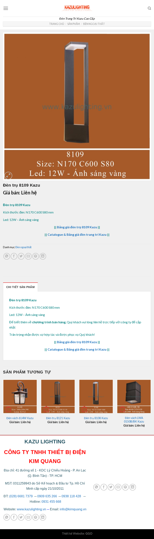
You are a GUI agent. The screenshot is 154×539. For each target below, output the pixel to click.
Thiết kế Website (73, 533)
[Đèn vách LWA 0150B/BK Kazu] (134, 396)
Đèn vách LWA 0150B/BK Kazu (134, 419)
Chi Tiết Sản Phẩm (20, 287)
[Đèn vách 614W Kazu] (20, 396)
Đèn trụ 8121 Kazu (58, 418)
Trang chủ (56, 23)
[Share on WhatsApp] (6, 256)
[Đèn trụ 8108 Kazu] (96, 396)
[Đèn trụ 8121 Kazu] (58, 396)
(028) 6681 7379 (21, 496)
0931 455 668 (51, 501)
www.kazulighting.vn (31, 509)
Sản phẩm (73, 23)
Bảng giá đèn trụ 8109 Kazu (77, 227)
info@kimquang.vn (73, 509)
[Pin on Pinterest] (35, 256)
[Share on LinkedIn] (43, 256)
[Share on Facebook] (14, 256)
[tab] (20, 286)
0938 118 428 (71, 496)
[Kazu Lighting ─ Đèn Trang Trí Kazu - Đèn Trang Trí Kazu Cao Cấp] (77, 7)
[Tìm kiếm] (149, 8)
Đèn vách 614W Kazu (19, 418)
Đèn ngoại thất (94, 23)
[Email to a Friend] (28, 256)
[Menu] (5, 8)
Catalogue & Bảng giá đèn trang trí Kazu (77, 234)
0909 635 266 (47, 496)
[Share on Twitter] (21, 256)
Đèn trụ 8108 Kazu (96, 418)
